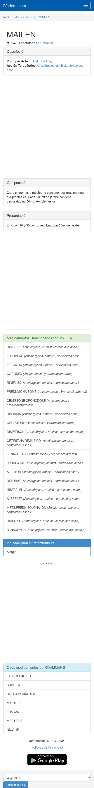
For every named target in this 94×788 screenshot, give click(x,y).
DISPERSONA (46, 431)
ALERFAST (43, 498)
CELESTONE (41, 422)
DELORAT (43, 480)
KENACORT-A (42, 454)
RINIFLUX (43, 382)
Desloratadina (41, 61)
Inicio (6, 17)
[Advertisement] (47, 127)
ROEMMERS (45, 43)
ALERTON (43, 472)
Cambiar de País (16, 784)
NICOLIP (13, 729)
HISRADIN (43, 414)
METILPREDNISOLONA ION (43, 509)
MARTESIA (14, 720)
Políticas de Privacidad (47, 747)
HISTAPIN (43, 347)
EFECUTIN (43, 365)
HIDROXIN (43, 521)
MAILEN (44, 17)
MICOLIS (13, 703)
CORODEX (40, 373)
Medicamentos (24, 17)
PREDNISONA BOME (47, 391)
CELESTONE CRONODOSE (38, 402)
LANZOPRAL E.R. (19, 676)
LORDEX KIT (45, 463)
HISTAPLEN (44, 489)
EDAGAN (13, 712)
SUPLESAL (14, 685)
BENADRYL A (45, 530)
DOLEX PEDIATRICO (21, 694)
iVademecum (14, 5)
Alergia (11, 552)
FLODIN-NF (44, 356)
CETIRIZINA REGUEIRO (40, 442)
